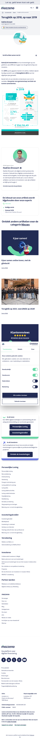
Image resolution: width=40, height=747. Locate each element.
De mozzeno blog (8, 12)
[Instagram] (19, 660)
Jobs (3, 615)
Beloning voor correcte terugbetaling (12, 507)
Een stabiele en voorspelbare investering (13, 566)
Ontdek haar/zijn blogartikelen (12, 186)
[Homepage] (8, 8)
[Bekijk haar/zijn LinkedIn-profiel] (20, 168)
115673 (14, 707)
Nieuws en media (6, 617)
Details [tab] (20, 349)
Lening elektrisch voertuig (9, 485)
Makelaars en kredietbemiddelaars (11, 584)
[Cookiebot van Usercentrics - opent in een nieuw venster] (30, 344)
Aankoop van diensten (8, 527)
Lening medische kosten (8, 493)
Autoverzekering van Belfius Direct (11, 544)
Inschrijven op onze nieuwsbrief (10, 620)
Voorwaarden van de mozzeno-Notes (11, 681)
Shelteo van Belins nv (7, 542)
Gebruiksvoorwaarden (7, 670)
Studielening (5, 499)
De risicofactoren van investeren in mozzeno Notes (16, 572)
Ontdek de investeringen (20, 454)
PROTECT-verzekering (8, 574)
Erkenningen (4, 675)
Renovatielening (6, 474)
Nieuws (14, 12)
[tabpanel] (20, 209)
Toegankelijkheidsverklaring (9, 686)
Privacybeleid (5, 668)
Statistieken (5, 604)
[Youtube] (24, 660)
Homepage (5, 598)
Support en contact (7, 725)
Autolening (5, 479)
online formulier (11, 721)
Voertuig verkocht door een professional (13, 530)
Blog (3, 606)
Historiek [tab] (8, 203)
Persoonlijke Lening (20, 427)
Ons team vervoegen (20, 725)
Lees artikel (4, 268)
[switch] (35, 375)
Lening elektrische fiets (8, 490)
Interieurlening (6, 476)
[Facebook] (3, 660)
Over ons (4, 601)
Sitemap (4, 623)
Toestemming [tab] (7, 349)
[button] (20, 745)
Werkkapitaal (5, 521)
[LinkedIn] (9, 660)
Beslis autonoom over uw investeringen (12, 559)
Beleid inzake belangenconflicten (10, 683)
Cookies (3, 673)
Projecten (4, 569)
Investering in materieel (8, 524)
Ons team (4, 612)
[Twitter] (14, 660)
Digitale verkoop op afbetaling (10, 586)
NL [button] (31, 8)
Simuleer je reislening (7, 501)
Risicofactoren (5, 678)
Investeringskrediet (20, 433)
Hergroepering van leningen (9, 504)
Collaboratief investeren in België (11, 556)
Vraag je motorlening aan (9, 482)
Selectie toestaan (20, 401)
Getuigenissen (5, 609)
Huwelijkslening (6, 496)
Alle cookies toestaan (20, 395)
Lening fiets (5, 488)
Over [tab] (32, 349)
